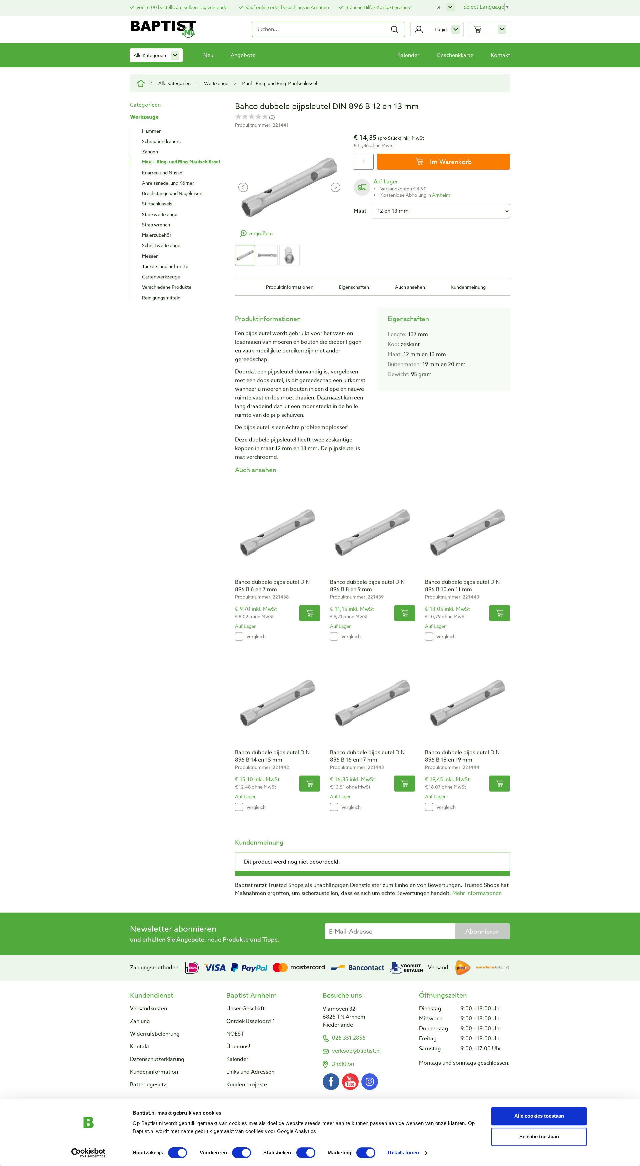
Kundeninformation (154, 1072)
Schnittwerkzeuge (161, 245)
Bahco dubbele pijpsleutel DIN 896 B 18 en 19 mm (462, 756)
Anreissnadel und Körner (168, 183)
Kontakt (500, 55)
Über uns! (238, 1047)
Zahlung (140, 1021)
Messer (150, 256)
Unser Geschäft (245, 1009)
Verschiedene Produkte (166, 287)
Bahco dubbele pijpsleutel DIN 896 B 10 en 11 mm (462, 585)
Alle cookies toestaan (539, 1116)
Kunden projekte (246, 1085)
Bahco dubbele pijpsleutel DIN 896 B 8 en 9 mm (367, 585)
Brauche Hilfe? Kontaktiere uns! (378, 7)
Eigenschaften (354, 287)
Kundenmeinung (468, 287)
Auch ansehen (410, 287)
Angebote (243, 55)
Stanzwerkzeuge (159, 214)
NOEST (235, 1034)
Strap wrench (156, 224)
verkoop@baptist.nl (356, 1051)
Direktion (342, 1064)
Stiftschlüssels (157, 203)
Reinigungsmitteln (161, 297)
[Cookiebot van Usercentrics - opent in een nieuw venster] (88, 1153)
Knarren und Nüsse (162, 172)
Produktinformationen (289, 287)
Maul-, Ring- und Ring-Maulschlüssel (279, 83)
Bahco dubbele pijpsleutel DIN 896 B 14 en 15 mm (272, 756)
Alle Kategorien (150, 55)
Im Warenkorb (450, 161)
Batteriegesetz (148, 1085)
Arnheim (441, 195)
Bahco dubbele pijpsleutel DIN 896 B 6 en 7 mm (272, 585)
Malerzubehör (156, 235)
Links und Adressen (250, 1072)
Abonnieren (482, 931)
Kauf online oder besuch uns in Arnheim (287, 7)
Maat (360, 211)
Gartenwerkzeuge (161, 276)
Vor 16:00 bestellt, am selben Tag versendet (182, 7)
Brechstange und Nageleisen (172, 193)
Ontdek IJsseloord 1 (250, 1021)
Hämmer (151, 131)
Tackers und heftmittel (165, 266)
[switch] (241, 1152)
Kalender (408, 55)
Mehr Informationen (477, 893)
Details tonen (403, 1153)
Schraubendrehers (161, 141)
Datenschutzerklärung (157, 1059)
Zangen (150, 151)
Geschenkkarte (455, 55)
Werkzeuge (216, 83)
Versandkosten (148, 1009)
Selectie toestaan (539, 1136)
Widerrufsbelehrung (155, 1034)
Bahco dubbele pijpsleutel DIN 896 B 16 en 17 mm (367, 756)
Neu (208, 55)
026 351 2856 (349, 1038)
